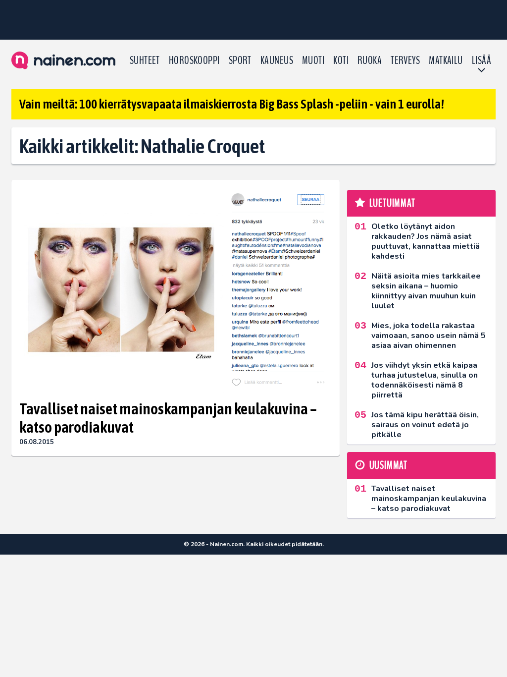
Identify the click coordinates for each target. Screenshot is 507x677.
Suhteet (145, 60)
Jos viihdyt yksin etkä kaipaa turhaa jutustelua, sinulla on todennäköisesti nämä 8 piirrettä (424, 380)
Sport (240, 60)
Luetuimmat (392, 203)
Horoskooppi (194, 60)
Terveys (405, 60)
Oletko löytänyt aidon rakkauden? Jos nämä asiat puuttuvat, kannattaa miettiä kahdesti (425, 241)
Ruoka (369, 60)
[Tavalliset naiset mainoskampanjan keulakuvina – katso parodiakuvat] (175, 290)
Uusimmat (388, 465)
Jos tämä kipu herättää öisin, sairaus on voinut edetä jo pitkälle (425, 424)
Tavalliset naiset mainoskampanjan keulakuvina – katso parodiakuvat (168, 417)
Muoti (313, 60)
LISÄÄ (481, 60)
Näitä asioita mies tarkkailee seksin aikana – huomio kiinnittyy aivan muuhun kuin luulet (426, 291)
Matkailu (446, 60)
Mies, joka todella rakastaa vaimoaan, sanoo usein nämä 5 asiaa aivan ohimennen (428, 335)
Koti (341, 60)
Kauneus (276, 60)
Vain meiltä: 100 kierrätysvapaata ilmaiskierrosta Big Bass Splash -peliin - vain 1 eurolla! (231, 104)
